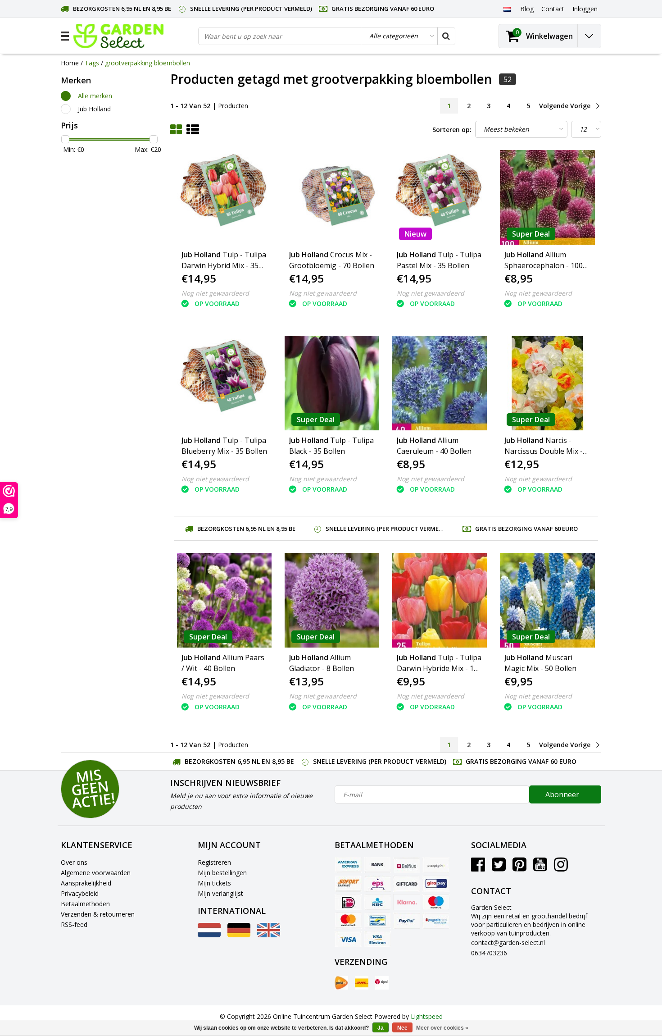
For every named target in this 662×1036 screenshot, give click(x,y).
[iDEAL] (348, 902)
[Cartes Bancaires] (435, 865)
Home (70, 63)
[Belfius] (406, 865)
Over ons (74, 862)
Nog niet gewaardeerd (215, 293)
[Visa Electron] (377, 939)
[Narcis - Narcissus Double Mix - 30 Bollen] (547, 383)
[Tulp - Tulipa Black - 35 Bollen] (332, 383)
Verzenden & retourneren (98, 914)
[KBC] (377, 902)
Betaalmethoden (85, 903)
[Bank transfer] (377, 865)
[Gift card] (406, 884)
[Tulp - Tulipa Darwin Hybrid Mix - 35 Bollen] (224, 197)
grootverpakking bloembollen (147, 63)
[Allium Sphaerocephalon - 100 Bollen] (547, 197)
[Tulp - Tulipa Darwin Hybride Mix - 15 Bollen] (439, 600)
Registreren (214, 862)
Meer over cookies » (442, 1028)
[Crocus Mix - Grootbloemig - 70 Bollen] (332, 197)
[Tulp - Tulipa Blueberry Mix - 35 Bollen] (224, 383)
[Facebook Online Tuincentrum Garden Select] (478, 867)
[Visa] (348, 939)
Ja (380, 1028)
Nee (402, 1028)
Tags (92, 63)
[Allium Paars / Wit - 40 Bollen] (224, 600)
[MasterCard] (348, 921)
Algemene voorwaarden (96, 872)
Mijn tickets (214, 883)
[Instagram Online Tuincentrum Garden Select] (561, 867)
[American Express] (348, 865)
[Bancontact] (377, 921)
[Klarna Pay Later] (407, 902)
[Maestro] (435, 902)
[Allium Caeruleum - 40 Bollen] (439, 383)
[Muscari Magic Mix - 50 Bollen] (547, 600)
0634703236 (489, 953)
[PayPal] (406, 921)
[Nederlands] (506, 8)
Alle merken (95, 95)
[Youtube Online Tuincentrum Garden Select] (540, 867)
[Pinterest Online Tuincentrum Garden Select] (519, 867)
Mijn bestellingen (222, 872)
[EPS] (377, 884)
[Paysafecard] (435, 921)
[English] (268, 935)
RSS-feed (74, 924)
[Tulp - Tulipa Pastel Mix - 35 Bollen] (439, 197)
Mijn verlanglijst (220, 893)
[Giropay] (435, 884)
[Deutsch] (238, 935)
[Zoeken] (446, 36)
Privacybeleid (80, 893)
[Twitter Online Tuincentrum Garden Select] (499, 867)
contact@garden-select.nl (508, 942)
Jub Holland (94, 109)
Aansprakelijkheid (86, 883)
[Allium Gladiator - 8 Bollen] (332, 600)
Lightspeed (427, 1016)
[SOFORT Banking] (348, 884)
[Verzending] (341, 983)
